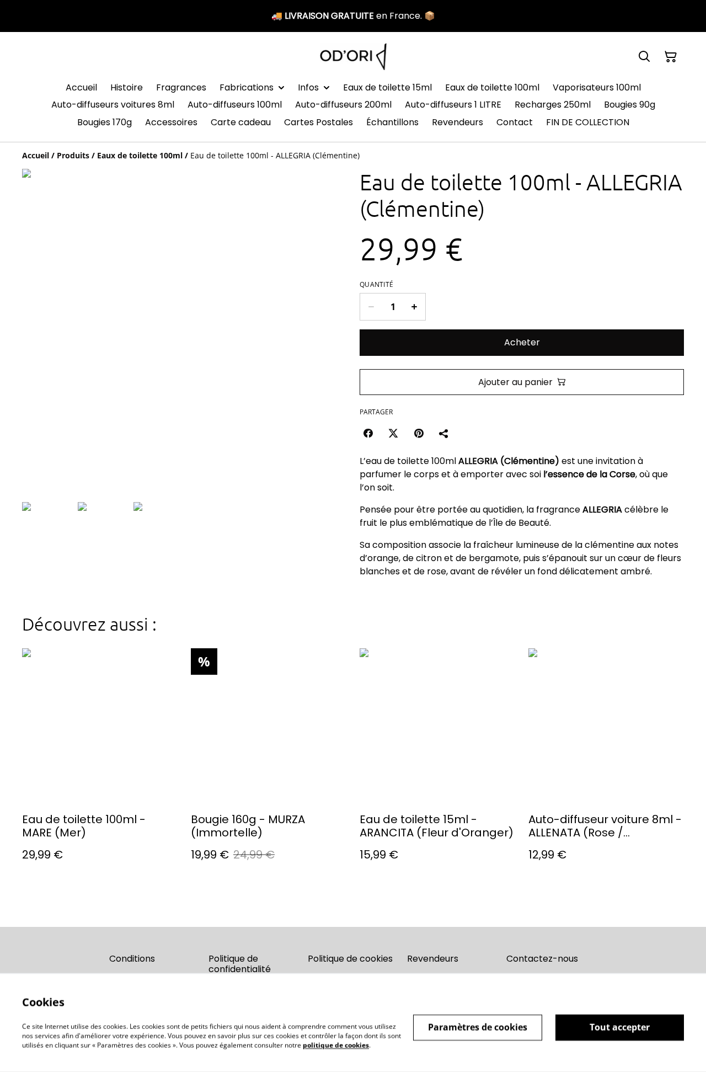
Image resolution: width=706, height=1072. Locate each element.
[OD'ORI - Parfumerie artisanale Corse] (353, 56)
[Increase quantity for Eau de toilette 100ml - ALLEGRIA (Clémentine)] (414, 307)
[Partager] (444, 433)
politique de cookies (336, 1044)
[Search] (644, 57)
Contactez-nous (542, 958)
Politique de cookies (350, 958)
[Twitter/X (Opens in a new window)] (393, 433)
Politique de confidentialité (239, 963)
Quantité (376, 285)
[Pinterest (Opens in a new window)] (418, 433)
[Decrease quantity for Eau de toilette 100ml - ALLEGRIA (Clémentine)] (371, 307)
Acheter (522, 342)
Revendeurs (432, 958)
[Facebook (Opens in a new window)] (368, 433)
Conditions (132, 958)
